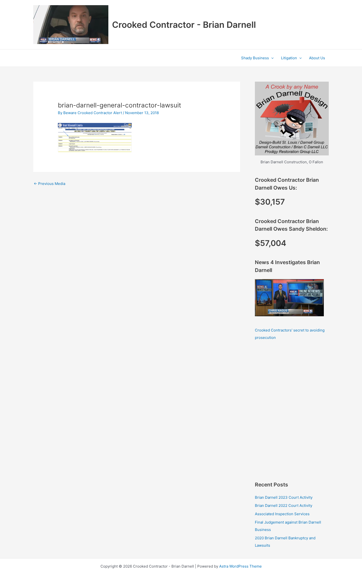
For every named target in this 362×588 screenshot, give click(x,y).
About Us (317, 58)
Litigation (289, 58)
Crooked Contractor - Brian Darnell (184, 24)
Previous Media (49, 183)
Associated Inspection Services (282, 514)
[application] (271, 58)
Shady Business (255, 58)
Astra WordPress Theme (240, 566)
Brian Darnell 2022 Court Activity (283, 505)
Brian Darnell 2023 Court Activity (284, 497)
